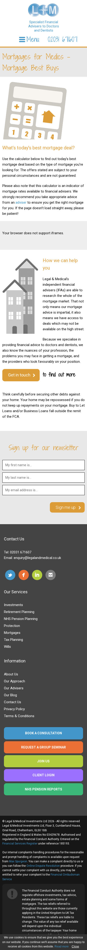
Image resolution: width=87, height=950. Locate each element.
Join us (43, 761)
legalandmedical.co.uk (43, 9)
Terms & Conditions (19, 716)
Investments (13, 605)
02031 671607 (62, 39)
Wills (7, 647)
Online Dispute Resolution (43, 865)
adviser (21, 202)
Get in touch (19, 374)
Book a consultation (43, 733)
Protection (12, 626)
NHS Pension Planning (21, 619)
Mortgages (12, 633)
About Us (11, 674)
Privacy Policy (14, 709)
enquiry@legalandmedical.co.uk (37, 558)
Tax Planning (13, 640)
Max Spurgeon (18, 861)
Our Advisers (13, 688)
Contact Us (12, 702)
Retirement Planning (19, 612)
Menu (32, 39)
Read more (62, 946)
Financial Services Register (19, 843)
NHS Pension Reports (43, 789)
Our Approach (14, 681)
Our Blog (10, 695)
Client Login (43, 775)
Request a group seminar (43, 747)
